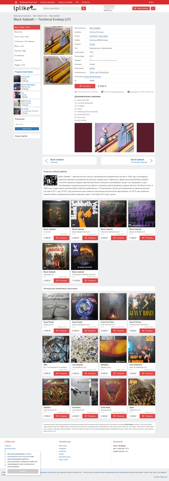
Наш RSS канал (64, 457)
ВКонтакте (63, 446)
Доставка (134, 92)
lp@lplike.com (108, 10)
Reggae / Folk (19, 65)
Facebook (62, 451)
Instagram (62, 448)
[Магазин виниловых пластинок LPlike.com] (16, 2)
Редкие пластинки (24, 72)
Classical (18, 60)
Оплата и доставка (47, 2)
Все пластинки (10, 448)
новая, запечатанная (92, 77)
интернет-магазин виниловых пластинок (40, 472)
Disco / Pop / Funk (21, 37)
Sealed (92, 68)
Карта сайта (63, 460)
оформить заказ (139, 12)
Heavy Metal (103, 36)
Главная (8, 446)
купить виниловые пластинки (112, 472)
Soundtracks (19, 56)
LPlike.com (163, 477)
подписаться (27, 129)
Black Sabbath (95, 28)
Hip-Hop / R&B (20, 51)
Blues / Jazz (19, 46)
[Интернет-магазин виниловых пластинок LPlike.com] (28, 8)
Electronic (18, 32)
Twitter (61, 454)
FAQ (77, 2)
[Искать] (83, 8)
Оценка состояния (65, 2)
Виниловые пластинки (28, 2)
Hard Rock (94, 36)
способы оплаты (117, 92)
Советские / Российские (24, 41)
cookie (27, 454)
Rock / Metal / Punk (22, 27)
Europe (92, 44)
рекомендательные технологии (19, 456)
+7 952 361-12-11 (109, 8)
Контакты (86, 2)
